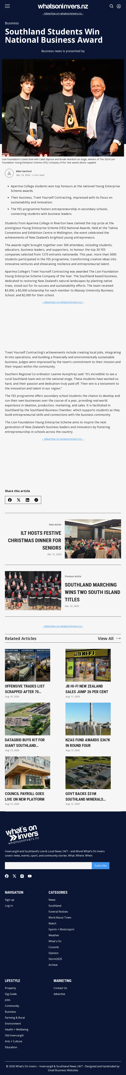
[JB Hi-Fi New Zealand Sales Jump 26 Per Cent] (88, 665)
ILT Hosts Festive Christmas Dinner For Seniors (34, 540)
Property (10, 988)
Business (12, 23)
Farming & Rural (15, 1017)
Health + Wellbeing (16, 1029)
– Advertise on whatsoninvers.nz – (63, 302)
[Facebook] (7, 876)
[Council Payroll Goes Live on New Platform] (27, 772)
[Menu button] (7, 6)
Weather (54, 935)
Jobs (7, 1000)
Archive (53, 965)
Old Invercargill (14, 1035)
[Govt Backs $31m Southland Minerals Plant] (88, 772)
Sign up (9, 899)
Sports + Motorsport (61, 929)
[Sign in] (118, 6)
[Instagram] (22, 876)
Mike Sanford (24, 171)
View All (106, 638)
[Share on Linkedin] (27, 500)
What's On (55, 941)
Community (12, 1005)
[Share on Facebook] (10, 500)
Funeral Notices (58, 911)
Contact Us (60, 988)
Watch (52, 923)
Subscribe (100, 865)
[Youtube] (30, 876)
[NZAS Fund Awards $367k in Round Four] (88, 719)
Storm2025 (55, 959)
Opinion (53, 953)
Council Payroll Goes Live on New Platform (24, 796)
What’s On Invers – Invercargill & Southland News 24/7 (49, 1066)
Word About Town (60, 917)
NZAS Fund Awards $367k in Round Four (87, 743)
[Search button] (111, 6)
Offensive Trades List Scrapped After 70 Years (24, 689)
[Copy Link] (36, 500)
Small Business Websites (63, 1070)
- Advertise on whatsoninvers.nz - (63, 13)
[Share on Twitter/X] (19, 500)
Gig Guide (11, 994)
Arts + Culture (13, 1041)
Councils (54, 947)
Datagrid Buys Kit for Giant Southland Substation (25, 743)
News (52, 899)
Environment (13, 1023)
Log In (9, 905)
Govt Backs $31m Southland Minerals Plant (84, 796)
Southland (55, 905)
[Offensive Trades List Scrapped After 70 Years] (27, 665)
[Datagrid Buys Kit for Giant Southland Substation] (27, 719)
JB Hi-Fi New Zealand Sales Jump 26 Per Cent (86, 689)
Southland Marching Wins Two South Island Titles (92, 592)
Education (11, 1047)
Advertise (59, 994)
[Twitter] (14, 876)
